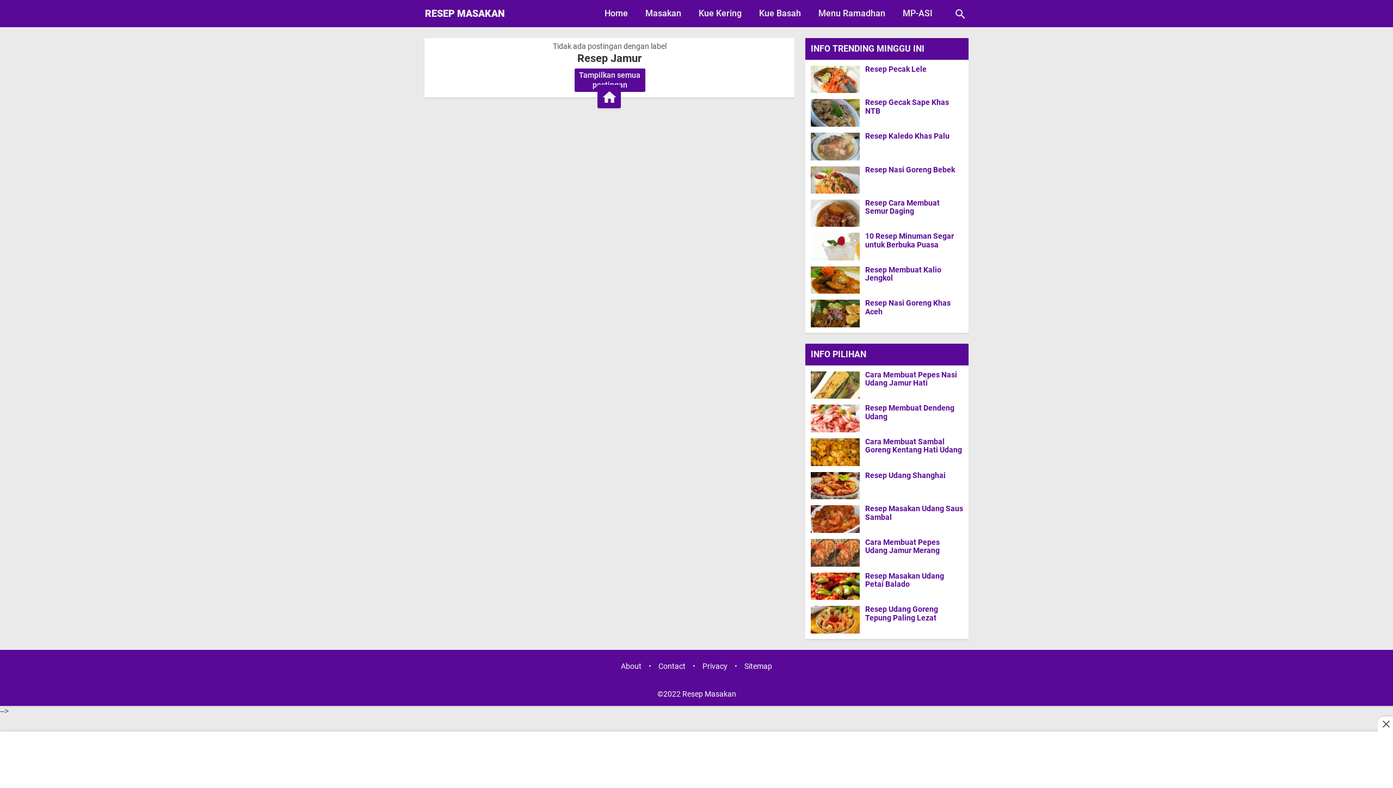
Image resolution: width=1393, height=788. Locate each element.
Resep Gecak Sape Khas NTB (907, 106)
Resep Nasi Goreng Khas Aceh (908, 307)
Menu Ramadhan (851, 13)
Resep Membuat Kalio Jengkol (903, 274)
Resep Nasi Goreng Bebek (910, 170)
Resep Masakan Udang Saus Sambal (914, 513)
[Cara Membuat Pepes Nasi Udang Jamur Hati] (838, 385)
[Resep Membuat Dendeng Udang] (838, 418)
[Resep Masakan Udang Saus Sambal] (838, 519)
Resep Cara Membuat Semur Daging (902, 207)
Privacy (715, 666)
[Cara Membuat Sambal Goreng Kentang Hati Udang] (838, 452)
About (631, 666)
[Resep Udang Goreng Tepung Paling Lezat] (838, 619)
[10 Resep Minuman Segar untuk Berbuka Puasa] (835, 246)
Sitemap (758, 666)
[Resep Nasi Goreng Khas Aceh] (835, 313)
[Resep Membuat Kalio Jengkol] (835, 280)
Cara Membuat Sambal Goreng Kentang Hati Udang (913, 446)
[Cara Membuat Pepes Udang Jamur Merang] (838, 552)
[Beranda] (609, 96)
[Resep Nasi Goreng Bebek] (835, 180)
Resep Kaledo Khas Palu (907, 136)
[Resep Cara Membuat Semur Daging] (835, 213)
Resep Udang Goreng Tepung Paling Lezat (901, 613)
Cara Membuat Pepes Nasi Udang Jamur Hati (911, 379)
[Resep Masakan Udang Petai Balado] (838, 586)
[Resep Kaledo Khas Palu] (835, 146)
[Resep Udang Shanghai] (838, 485)
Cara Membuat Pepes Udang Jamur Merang (902, 546)
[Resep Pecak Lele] (835, 79)
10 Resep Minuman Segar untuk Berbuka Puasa (909, 240)
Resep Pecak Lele (896, 69)
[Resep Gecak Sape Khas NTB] (835, 112)
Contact (672, 666)
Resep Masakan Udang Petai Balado (904, 580)
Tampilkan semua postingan (609, 80)
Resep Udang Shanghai (905, 475)
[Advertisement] (696, 761)
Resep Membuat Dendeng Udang (909, 412)
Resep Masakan (465, 13)
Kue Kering (720, 13)
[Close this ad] (1385, 723)
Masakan (663, 13)
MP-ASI (918, 13)
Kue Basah (780, 13)
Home (616, 13)
